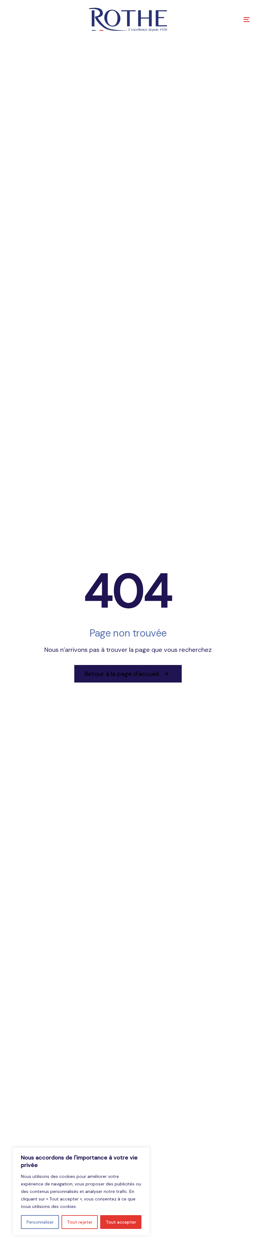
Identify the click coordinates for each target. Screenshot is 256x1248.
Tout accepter (121, 1222)
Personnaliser (40, 1222)
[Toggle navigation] (209, 19)
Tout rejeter (79, 1222)
